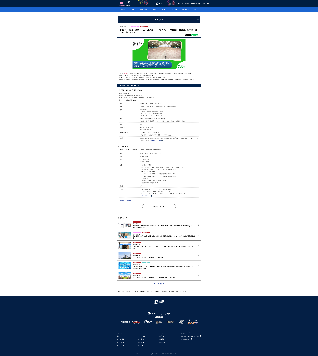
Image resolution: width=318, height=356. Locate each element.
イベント (174, 9)
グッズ (195, 9)
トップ (119, 291)
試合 (133, 9)
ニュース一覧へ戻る (160, 284)
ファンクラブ (185, 9)
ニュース (122, 9)
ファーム (153, 9)
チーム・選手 (143, 9)
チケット (164, 9)
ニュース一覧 (126, 291)
